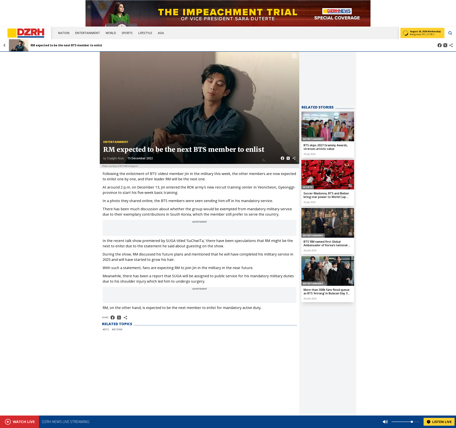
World (111, 33)
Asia (161, 33)
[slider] (412, 422)
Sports (127, 33)
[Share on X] (445, 45)
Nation (63, 33)
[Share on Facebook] (439, 45)
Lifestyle (145, 33)
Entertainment (87, 33)
